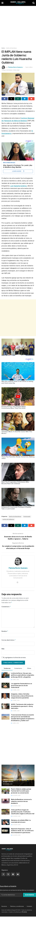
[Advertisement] (18, 25)
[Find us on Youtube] (18, 874)
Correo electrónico (9, 640)
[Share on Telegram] (25, 98)
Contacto (29, 906)
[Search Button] (33, 3)
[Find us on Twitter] (8, 874)
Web (3, 649)
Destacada (27, 516)
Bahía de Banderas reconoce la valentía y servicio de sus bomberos (21, 801)
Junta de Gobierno (8, 519)
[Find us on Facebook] (3, 874)
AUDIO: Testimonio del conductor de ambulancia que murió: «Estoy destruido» (22, 706)
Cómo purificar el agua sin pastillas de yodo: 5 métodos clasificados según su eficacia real (22, 811)
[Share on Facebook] (5, 98)
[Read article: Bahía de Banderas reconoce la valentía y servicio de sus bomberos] (6, 801)
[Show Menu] (2, 3)
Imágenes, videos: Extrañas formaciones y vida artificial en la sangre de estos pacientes (22, 696)
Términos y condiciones (17, 906)
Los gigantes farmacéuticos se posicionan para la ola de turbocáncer (21, 685)
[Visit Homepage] (18, 3)
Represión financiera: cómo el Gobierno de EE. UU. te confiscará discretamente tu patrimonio (22, 830)
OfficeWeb (24, 912)
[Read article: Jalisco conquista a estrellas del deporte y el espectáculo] (18, 776)
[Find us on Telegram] (13, 874)
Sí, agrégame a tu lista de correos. (14, 657)
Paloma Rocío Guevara (15, 67)
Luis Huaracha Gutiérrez (18, 186)
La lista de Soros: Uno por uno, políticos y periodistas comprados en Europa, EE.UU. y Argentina (22, 675)
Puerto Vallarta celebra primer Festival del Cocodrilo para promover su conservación (21, 791)
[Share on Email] (31, 98)
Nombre (5, 631)
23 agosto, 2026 (16, 816)
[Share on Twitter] (11, 98)
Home (3, 48)
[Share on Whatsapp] (18, 98)
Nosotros (4, 906)
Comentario (6, 607)
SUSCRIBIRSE (29, 895)
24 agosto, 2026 (8, 784)
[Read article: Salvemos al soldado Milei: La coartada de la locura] (6, 822)
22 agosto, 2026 (16, 835)
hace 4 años (29, 67)
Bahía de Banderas (11, 48)
